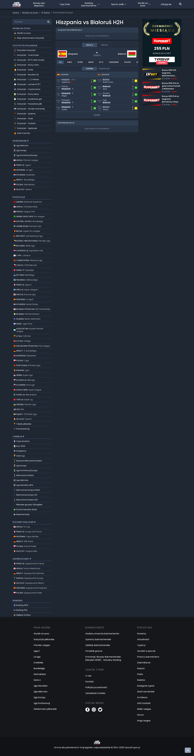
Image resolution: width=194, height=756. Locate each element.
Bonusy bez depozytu (39, 4)
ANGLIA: (27, 160)
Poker (140, 674)
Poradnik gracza (93, 651)
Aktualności (143, 639)
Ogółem (89, 68)
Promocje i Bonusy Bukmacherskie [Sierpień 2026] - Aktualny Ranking (103, 658)
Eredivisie (38, 662)
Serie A (37, 680)
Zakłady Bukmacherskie (97, 645)
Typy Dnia (65, 4)
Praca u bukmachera (148, 656)
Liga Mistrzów (22, 145)
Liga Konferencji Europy (26, 155)
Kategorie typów (145, 685)
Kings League (143, 720)
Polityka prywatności (96, 687)
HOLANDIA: (25, 174)
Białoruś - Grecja (105, 106)
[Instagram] (94, 709)
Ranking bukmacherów (88, 4)
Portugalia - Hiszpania (67, 99)
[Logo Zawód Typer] (17, 4)
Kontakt (89, 681)
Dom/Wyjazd (104, 68)
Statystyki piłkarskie (44, 639)
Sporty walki (117, 4)
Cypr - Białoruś (105, 99)
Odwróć (97, 55)
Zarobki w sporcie (146, 651)
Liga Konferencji (42, 703)
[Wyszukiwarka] (180, 4)
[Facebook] (87, 709)
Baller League (144, 709)
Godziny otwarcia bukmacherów (102, 633)
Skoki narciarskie (145, 691)
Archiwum (142, 697)
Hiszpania (73, 54)
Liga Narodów (41, 685)
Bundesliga (39, 668)
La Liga (37, 656)
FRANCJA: (23, 165)
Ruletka (141, 680)
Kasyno (141, 668)
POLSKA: (25, 184)
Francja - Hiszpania (66, 85)
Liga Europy (21, 150)
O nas (88, 675)
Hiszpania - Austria (65, 106)
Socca (140, 714)
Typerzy (141, 645)
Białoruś (122, 54)
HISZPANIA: (24, 170)
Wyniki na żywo (143, 4)
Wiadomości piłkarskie (45, 709)
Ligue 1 (37, 651)
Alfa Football (143, 703)
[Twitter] (100, 709)
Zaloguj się (166, 4)
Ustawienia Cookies (95, 693)
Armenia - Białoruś (106, 92)
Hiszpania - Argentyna (67, 78)
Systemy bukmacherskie (98, 639)
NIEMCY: (25, 179)
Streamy (141, 633)
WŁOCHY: (24, 189)
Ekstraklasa (40, 674)
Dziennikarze (143, 662)
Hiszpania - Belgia (65, 92)
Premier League (42, 645)
